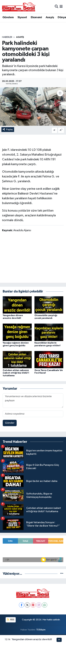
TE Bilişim (40, 629)
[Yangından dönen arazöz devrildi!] (17, 304)
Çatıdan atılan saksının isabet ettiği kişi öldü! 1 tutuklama (16, 373)
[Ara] (56, 6)
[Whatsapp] (44, 605)
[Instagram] (38, 605)
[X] (27, 605)
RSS (12, 619)
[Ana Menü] (61, 6)
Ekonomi (36, 17)
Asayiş (50, 17)
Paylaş (9, 129)
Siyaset (22, 17)
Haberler (7, 37)
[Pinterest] (33, 605)
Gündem (8, 17)
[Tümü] (61, 573)
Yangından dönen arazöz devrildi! (32, 639)
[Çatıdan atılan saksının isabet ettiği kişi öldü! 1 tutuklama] (17, 359)
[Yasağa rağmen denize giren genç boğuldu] (17, 332)
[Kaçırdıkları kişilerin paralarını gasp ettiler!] (48, 332)
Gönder (9, 423)
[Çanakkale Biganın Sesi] (19, 7)
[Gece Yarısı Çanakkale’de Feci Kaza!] (48, 359)
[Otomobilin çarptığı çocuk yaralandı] (48, 304)
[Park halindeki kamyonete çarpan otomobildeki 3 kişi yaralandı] (33, 106)
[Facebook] (21, 605)
